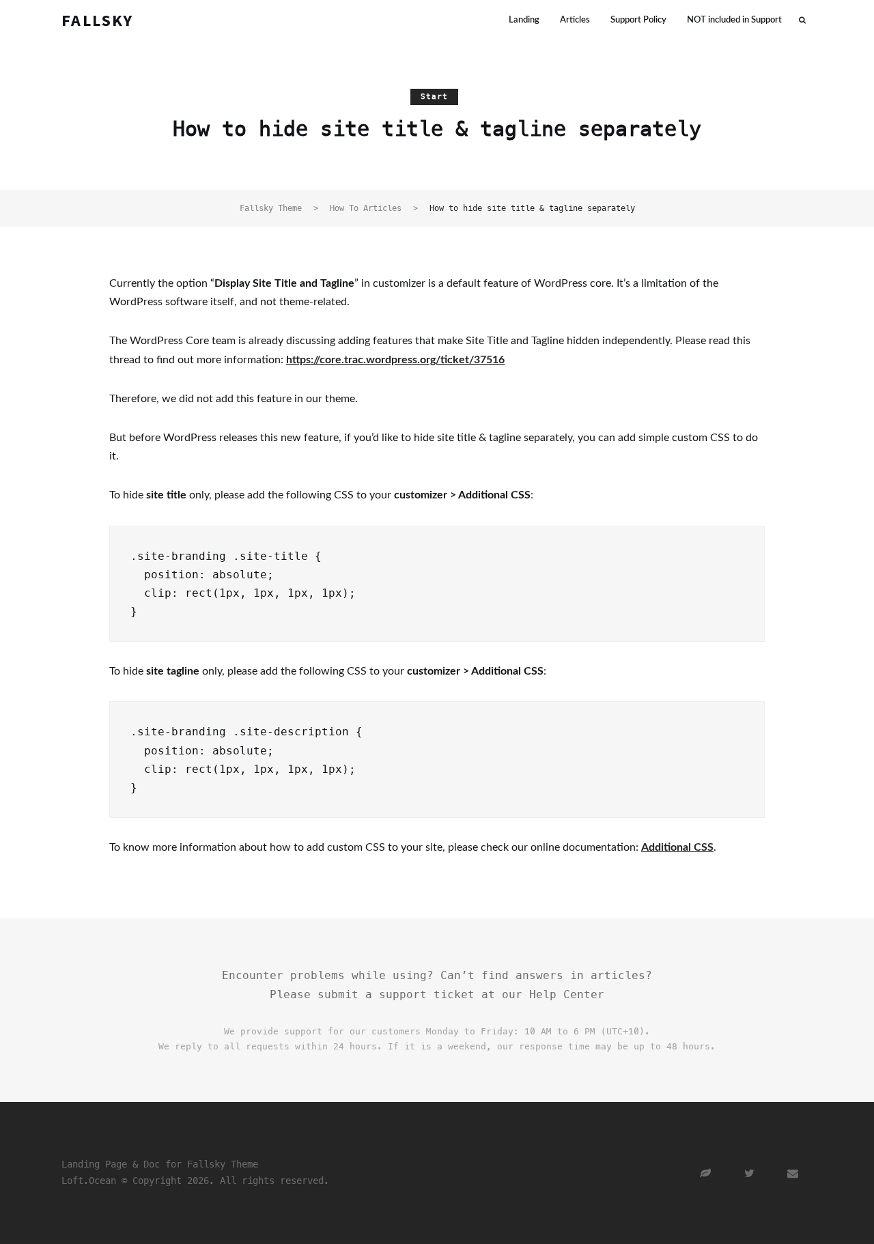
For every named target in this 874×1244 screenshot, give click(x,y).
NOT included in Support (734, 20)
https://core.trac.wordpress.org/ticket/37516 (395, 359)
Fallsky (97, 20)
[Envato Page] (706, 1173)
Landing (524, 20)
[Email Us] (793, 1173)
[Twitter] (749, 1173)
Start (435, 96)
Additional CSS (677, 847)
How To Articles (365, 208)
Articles (575, 20)
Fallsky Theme (271, 208)
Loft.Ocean (88, 1180)
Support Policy (638, 20)
